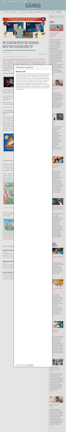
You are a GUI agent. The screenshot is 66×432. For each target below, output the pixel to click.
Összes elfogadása (20, 365)
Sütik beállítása (29, 365)
